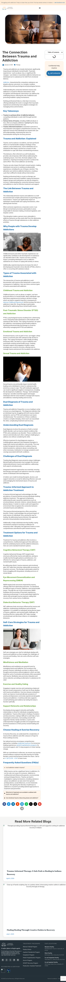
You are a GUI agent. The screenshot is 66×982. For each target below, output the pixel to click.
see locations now (59, 2)
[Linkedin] (14, 960)
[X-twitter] (10, 960)
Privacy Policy (61, 978)
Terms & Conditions (52, 978)
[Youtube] (17, 960)
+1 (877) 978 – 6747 (11, 758)
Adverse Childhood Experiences (13, 302)
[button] (4, 804)
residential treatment (24, 743)
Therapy (18, 65)
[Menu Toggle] (40, 8)
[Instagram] (6, 960)
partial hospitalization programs (27, 745)
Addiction (6, 82)
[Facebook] (2, 960)
